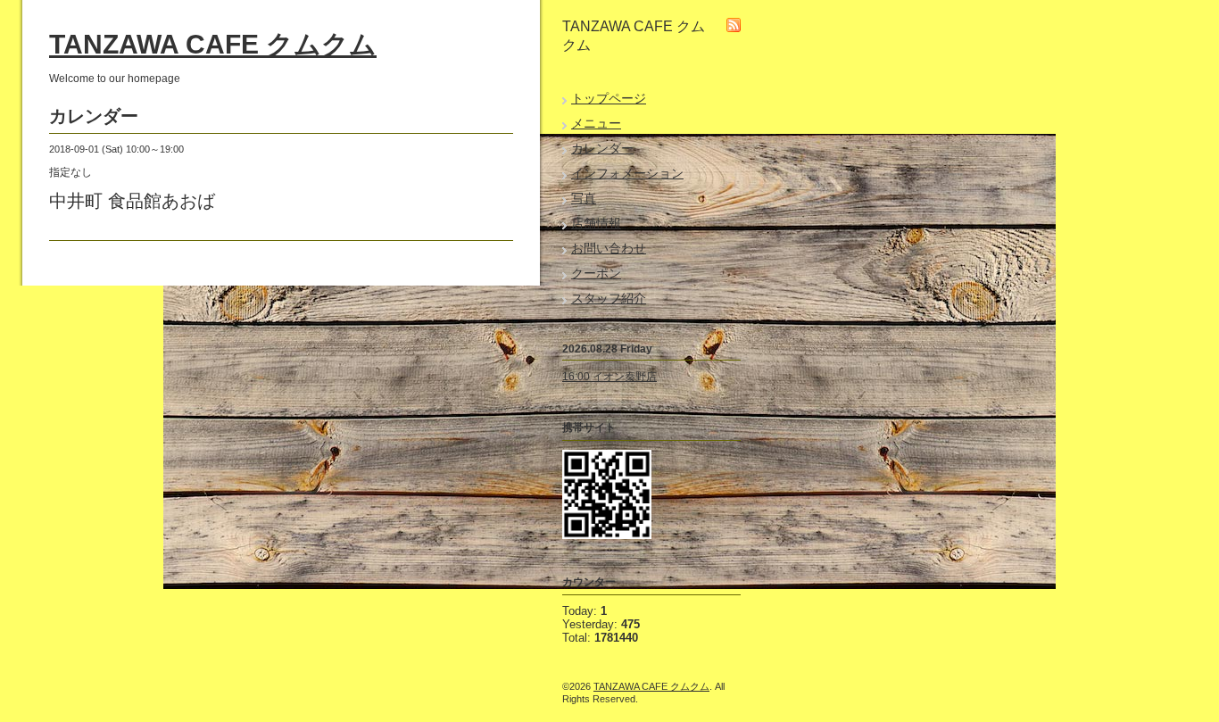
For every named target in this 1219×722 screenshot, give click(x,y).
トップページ (608, 98)
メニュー (596, 123)
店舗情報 (596, 223)
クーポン (596, 273)
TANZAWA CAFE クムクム (213, 44)
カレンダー (602, 148)
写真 (583, 198)
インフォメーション (627, 173)
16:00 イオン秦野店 (609, 376)
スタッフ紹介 (608, 298)
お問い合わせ (608, 248)
